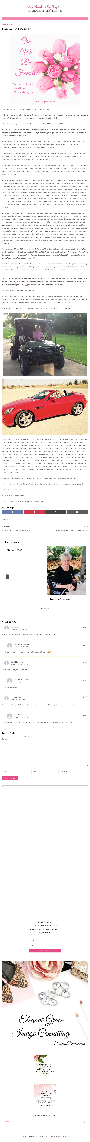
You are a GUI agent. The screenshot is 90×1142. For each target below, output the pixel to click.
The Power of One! (14, 550)
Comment (6, 739)
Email (34, 771)
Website (64, 771)
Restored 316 (62, 1136)
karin (12, 627)
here (26, 285)
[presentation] (66, 570)
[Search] (84, 1122)
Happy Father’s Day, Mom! (60, 599)
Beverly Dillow (19, 645)
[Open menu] (45, 18)
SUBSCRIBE (45, 951)
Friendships (6, 519)
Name (5, 771)
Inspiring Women (7, 24)
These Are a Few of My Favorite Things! (16, 528)
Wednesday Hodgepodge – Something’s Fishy (72, 528)
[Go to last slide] (7, 576)
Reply (85, 627)
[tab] (41, 608)
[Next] (82, 576)
